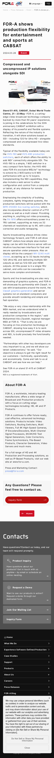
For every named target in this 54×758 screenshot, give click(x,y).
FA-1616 (11, 219)
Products (9, 668)
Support (8, 662)
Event (29, 10)
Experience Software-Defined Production (25, 649)
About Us (9, 674)
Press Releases (17, 10)
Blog (10, 693)
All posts (26, 513)
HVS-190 (12, 154)
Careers (8, 681)
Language (36, 3)
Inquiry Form (15, 500)
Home (5, 10)
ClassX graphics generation (18, 290)
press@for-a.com (14, 471)
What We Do (10, 643)
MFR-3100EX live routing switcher (21, 207)
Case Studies (11, 656)
